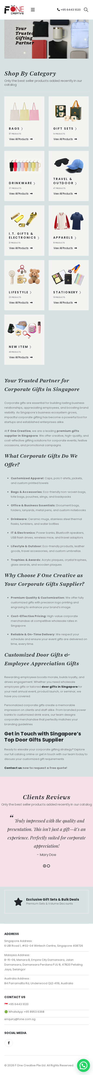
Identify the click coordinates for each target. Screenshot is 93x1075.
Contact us (13, 768)
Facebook (9, 1043)
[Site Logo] (14, 9)
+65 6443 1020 (70, 10)
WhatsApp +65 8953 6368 (26, 1012)
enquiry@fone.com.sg (19, 1019)
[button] (33, 9)
